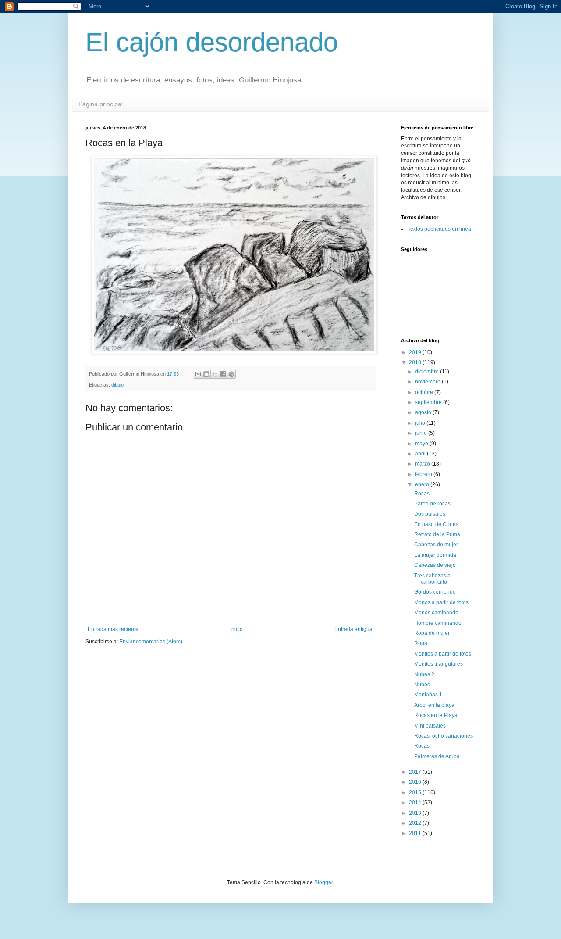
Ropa (420, 643)
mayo (422, 444)
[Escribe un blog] (206, 374)
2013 (416, 813)
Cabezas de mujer (436, 544)
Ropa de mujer (432, 633)
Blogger (323, 882)
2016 (416, 782)
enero (422, 484)
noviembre (428, 382)
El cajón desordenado (211, 42)
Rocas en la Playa (436, 715)
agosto (424, 412)
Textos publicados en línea (439, 229)
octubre (424, 392)
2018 (416, 362)
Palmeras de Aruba (437, 756)
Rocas (422, 494)
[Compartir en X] (214, 374)
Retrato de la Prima (437, 534)
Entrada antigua (353, 629)
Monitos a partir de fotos (442, 654)
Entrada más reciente (113, 629)
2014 (416, 802)
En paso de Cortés (436, 524)
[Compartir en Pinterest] (231, 374)
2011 (416, 833)
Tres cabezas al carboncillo (433, 579)
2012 (416, 823)
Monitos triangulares (438, 664)
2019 (416, 352)
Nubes (422, 684)
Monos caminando (436, 612)
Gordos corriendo (435, 592)
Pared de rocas (432, 504)
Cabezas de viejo (435, 565)
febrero (424, 474)
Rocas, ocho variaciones (443, 736)
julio (420, 423)
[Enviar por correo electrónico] (198, 374)
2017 (416, 772)
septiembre (429, 402)
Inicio (236, 629)
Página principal (100, 104)
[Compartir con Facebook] (223, 374)
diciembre (427, 372)
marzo (423, 464)
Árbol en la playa (434, 705)
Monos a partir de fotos (441, 602)
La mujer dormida (435, 555)
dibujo (117, 384)
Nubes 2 (424, 674)
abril (421, 454)
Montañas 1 (428, 695)
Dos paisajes (429, 514)
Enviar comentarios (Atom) (150, 641)
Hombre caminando (438, 623)
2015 (416, 792)
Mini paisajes (430, 726)
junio (421, 433)
